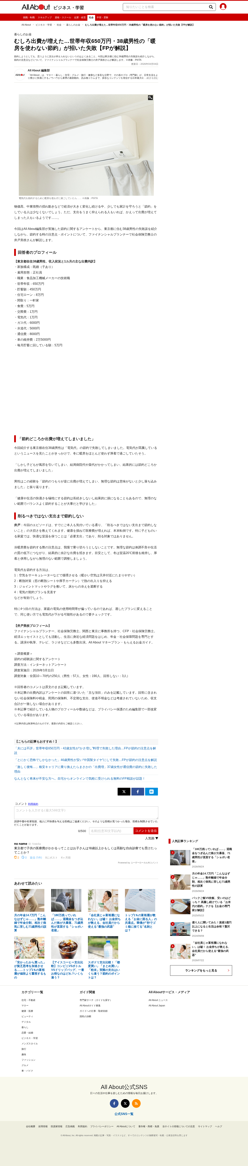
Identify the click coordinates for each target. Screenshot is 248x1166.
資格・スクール (63, 17)
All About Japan (157, 1005)
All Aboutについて (126, 1126)
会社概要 (30, 1126)
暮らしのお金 (73, 24)
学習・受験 (102, 17)
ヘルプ (218, 1126)
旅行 (24, 1049)
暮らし (25, 1027)
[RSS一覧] (136, 1103)
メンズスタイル (30, 1043)
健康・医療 (27, 1011)
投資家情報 (56, 1126)
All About (26, 24)
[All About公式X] (125, 1103)
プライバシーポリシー (102, 1126)
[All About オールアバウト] (36, 7)
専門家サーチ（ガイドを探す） (96, 1000)
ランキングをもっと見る (201, 970)
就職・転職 (29, 17)
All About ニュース (158, 1000)
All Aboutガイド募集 (90, 1005)
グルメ (25, 1065)
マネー (25, 1005)
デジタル (26, 1022)
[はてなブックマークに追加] (151, 792)
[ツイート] (124, 792)
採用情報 (43, 1126)
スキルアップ (45, 17)
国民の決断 (85, 1016)
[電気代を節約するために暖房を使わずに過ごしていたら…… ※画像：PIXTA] (86, 145)
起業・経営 (80, 17)
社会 (91, 17)
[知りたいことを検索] (211, 7)
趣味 (24, 1054)
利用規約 (82, 1126)
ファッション (28, 1060)
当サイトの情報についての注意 (178, 1126)
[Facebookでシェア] (137, 792)
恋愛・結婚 (27, 1032)
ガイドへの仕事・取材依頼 (94, 1011)
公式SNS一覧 (124, 1114)
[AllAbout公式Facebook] (114, 1103)
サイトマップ (205, 1126)
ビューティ (27, 1016)
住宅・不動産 (28, 1000)
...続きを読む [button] (151, 78)
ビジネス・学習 (68, 7)
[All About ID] (223, 7)
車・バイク (27, 1070)
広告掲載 (70, 1126)
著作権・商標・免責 (148, 1126)
